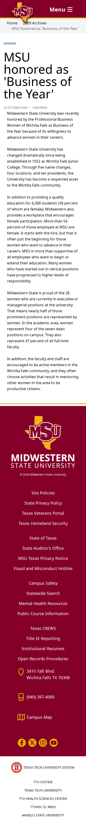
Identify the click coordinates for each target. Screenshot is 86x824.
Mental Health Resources (43, 603)
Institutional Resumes (43, 648)
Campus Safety (43, 583)
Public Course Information (43, 613)
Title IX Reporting (43, 638)
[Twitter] (32, 742)
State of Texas (43, 538)
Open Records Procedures (43, 658)
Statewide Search (43, 593)
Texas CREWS (43, 628)
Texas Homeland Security (43, 523)
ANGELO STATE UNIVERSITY (43, 815)
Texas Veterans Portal (43, 513)
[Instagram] (43, 742)
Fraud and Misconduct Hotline (43, 568)
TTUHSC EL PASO (43, 807)
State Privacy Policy (43, 503)
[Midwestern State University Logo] (43, 441)
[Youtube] (53, 742)
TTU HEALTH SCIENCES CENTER (43, 798)
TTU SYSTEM (43, 782)
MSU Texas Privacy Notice (43, 558)
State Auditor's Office (43, 548)
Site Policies (43, 493)
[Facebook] (22, 742)
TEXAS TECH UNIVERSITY (43, 790)
